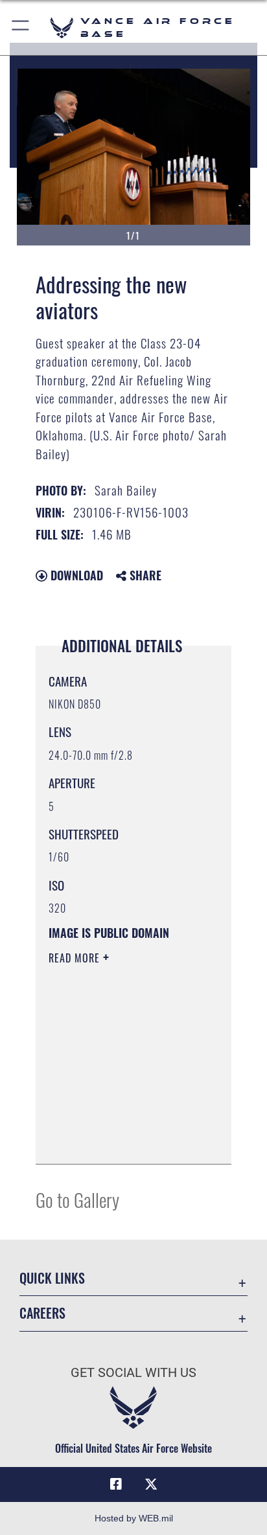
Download (75, 575)
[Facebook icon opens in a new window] (116, 1484)
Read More (76, 958)
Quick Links (52, 1278)
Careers (42, 1313)
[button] (21, 27)
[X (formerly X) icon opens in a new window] (151, 1484)
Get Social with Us (133, 1372)
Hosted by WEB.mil (134, 1518)
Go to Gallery (77, 1199)
